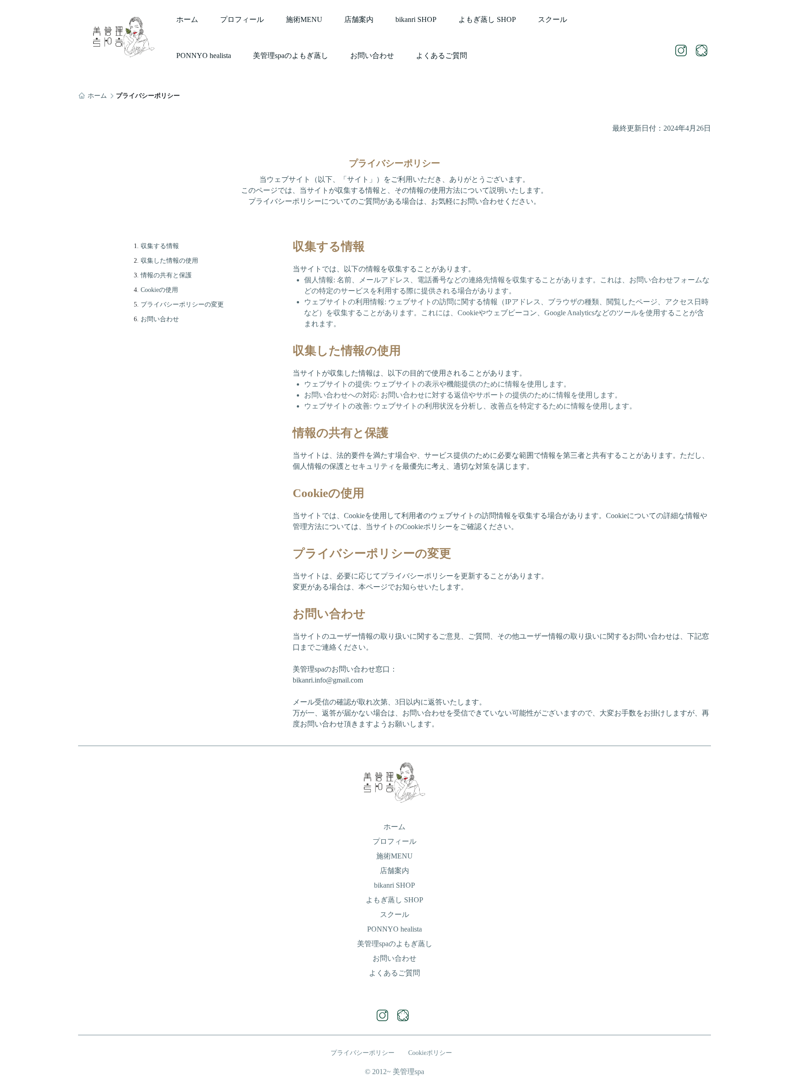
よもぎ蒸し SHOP (487, 19)
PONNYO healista (203, 55)
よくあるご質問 (441, 55)
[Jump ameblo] (701, 50)
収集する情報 (160, 246)
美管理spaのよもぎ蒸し (290, 55)
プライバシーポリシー (362, 1052)
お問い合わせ (372, 55)
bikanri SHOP (416, 19)
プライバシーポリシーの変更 (182, 304)
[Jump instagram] (681, 50)
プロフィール (242, 19)
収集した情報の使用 (169, 260)
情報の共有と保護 (166, 275)
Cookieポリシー (430, 1052)
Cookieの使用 (159, 289)
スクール (552, 19)
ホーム (187, 19)
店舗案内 (358, 19)
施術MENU (304, 19)
